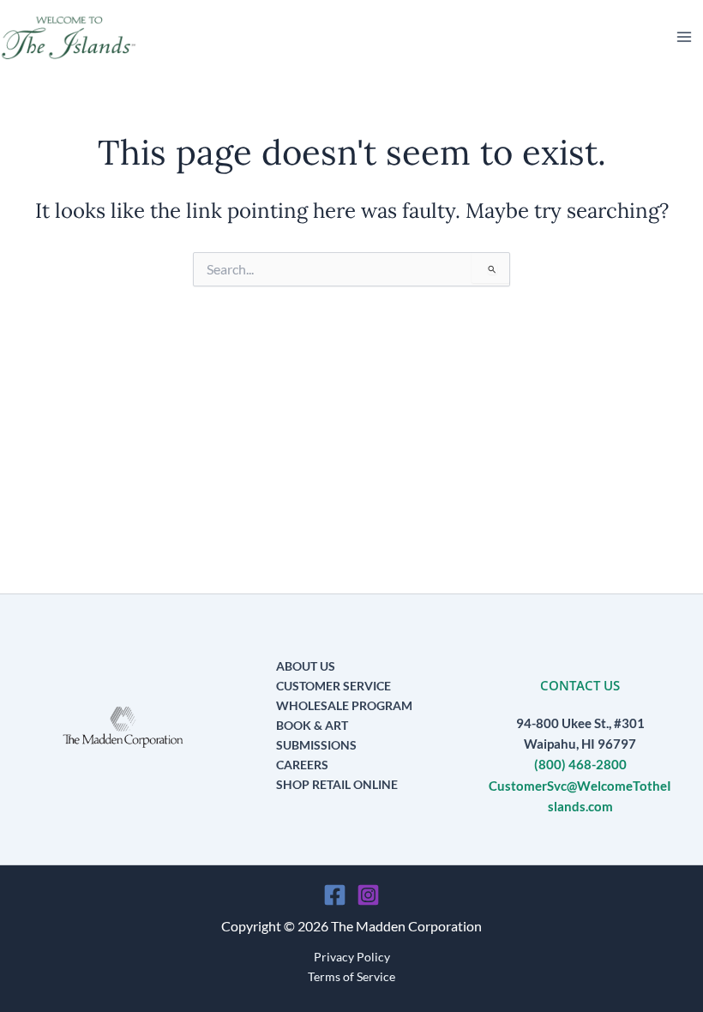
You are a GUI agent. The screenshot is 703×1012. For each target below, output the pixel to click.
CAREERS (302, 764)
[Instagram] (368, 895)
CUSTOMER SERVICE (333, 685)
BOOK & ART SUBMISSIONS (316, 735)
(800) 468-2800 (580, 764)
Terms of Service (351, 976)
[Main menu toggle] (684, 37)
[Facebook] (334, 895)
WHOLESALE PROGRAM (344, 705)
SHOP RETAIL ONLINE (337, 784)
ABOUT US (305, 666)
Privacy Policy (352, 956)
